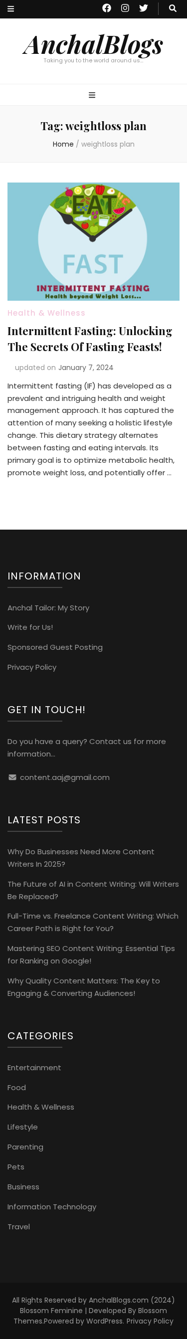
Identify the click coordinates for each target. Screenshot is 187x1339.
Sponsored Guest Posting (55, 647)
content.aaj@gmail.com (65, 777)
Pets (15, 1166)
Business (23, 1186)
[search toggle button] (173, 8)
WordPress (104, 1321)
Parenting (25, 1147)
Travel (18, 1226)
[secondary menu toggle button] (10, 9)
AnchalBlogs (93, 43)
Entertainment (34, 1067)
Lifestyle (22, 1127)
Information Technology (51, 1206)
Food (16, 1087)
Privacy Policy (31, 667)
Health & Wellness (46, 313)
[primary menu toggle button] (93, 95)
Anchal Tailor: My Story (48, 607)
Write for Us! (30, 627)
